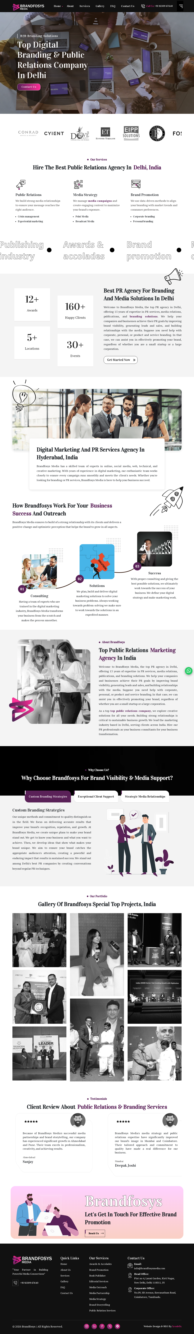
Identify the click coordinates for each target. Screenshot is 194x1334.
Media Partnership (99, 1293)
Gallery (100, 6)
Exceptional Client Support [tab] (96, 796)
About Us (65, 1269)
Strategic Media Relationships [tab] (145, 796)
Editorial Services (98, 1281)
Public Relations (28, 195)
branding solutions (144, 316)
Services (85, 6)
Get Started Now (118, 360)
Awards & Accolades (100, 1264)
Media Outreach (98, 1287)
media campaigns (100, 201)
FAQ (112, 6)
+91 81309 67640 (29, 1282)
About (70, 6)
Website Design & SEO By (163, 1326)
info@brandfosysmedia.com (149, 1268)
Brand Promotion (145, 195)
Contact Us (127, 6)
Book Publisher (97, 1275)
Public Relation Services (102, 1310)
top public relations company (130, 711)
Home (57, 6)
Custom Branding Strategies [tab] (48, 796)
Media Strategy (85, 195)
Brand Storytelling (99, 1304)
